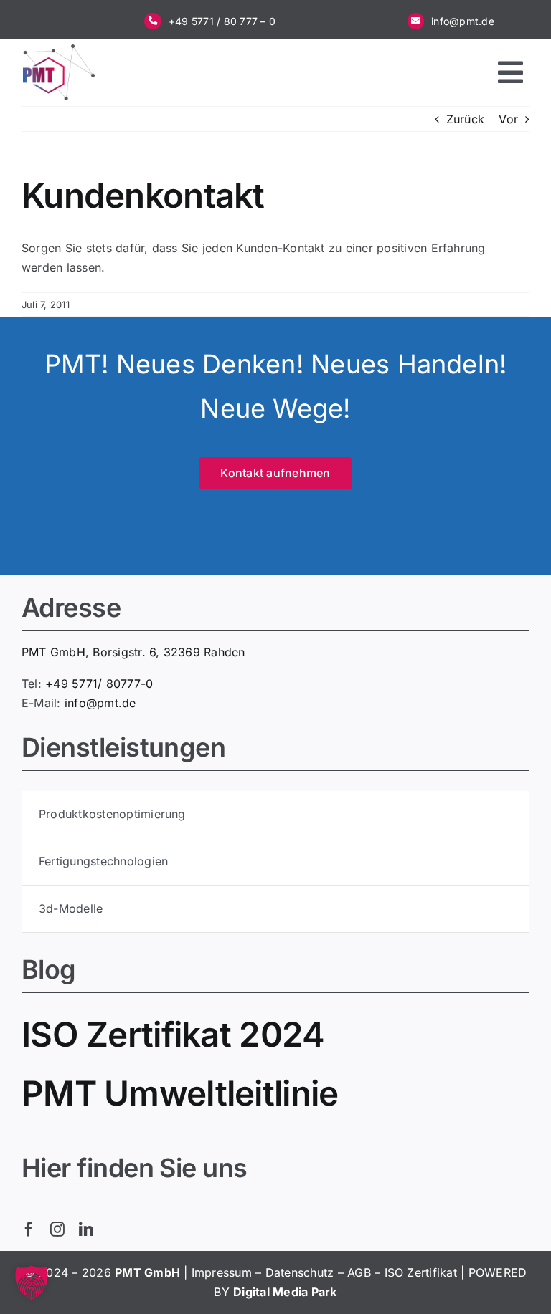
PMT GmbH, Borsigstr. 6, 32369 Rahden (133, 652)
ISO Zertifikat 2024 (173, 1034)
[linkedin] (86, 1229)
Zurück (465, 119)
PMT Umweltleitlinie (180, 1093)
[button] (31, 1282)
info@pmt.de (462, 21)
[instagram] (57, 1229)
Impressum (222, 1272)
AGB (359, 1272)
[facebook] (29, 1229)
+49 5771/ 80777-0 (99, 683)
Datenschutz (299, 1272)
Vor (508, 119)
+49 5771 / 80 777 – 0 (222, 21)
